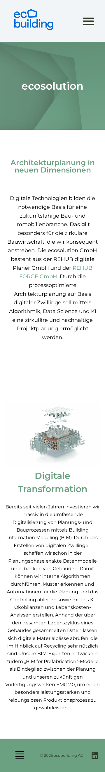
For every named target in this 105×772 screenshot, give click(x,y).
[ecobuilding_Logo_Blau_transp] (33, 19)
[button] (88, 21)
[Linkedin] (94, 755)
